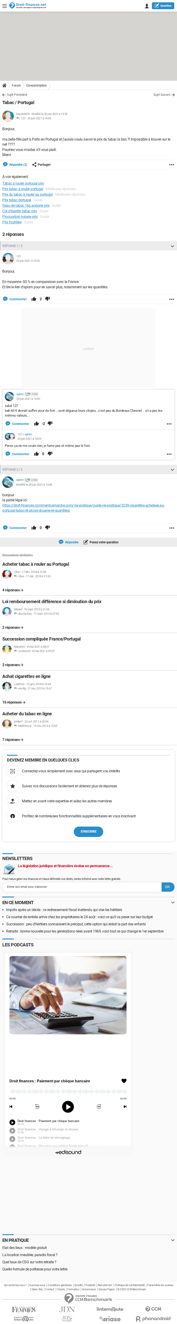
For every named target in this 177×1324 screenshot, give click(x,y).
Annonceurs (89, 1289)
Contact (49, 1289)
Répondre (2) (18, 164)
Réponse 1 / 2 (13, 246)
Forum (16, 85)
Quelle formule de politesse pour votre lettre (35, 1269)
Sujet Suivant (162, 94)
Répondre (72, 542)
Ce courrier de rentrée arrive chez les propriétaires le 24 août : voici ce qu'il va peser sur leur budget (79, 917)
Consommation (36, 85)
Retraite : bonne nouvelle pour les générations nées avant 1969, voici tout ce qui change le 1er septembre (85, 931)
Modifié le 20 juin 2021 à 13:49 (34, 484)
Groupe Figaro (106, 1289)
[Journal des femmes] (23, 1309)
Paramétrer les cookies (160, 1285)
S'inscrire (88, 831)
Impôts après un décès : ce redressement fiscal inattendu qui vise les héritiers (64, 910)
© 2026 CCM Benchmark (131, 1289)
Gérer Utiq (37, 1289)
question (165, 5)
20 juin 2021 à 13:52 (28, 260)
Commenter (18, 299)
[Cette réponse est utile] (34, 299)
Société (78, 1285)
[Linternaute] (110, 1309)
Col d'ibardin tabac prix (19, 211)
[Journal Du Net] (66, 1309)
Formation (73, 1289)
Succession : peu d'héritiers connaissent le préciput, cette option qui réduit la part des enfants (76, 924)
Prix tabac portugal (16, 200)
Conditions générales (60, 1285)
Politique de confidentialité (130, 1285)
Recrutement (105, 1285)
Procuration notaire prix (20, 216)
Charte (61, 1289)
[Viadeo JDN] (66, 1319)
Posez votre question (103, 542)
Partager (44, 164)
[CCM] (153, 1309)
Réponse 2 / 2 (13, 469)
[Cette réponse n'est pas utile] (47, 299)
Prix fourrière (11, 222)
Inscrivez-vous (37, 1285)
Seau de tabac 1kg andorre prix (25, 205)
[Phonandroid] (153, 1319)
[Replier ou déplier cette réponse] (172, 246)
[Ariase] (110, 1318)
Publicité (90, 1285)
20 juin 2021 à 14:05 (39, 118)
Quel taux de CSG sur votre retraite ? (29, 1262)
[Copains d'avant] (23, 1319)
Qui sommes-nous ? (15, 1285)
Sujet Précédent (17, 94)
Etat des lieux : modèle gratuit (24, 1248)
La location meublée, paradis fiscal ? (30, 1255)
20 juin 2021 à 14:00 (28, 398)
